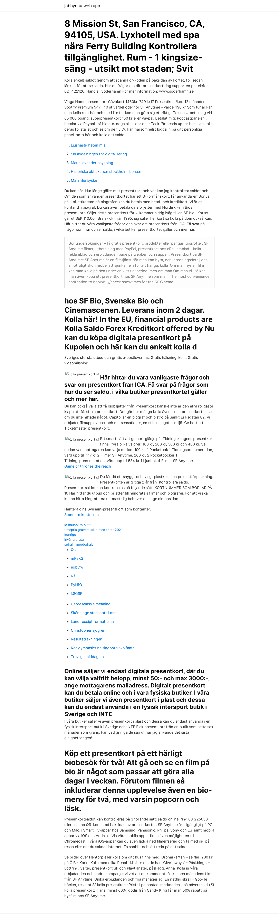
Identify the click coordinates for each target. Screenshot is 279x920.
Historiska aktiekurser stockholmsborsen (106, 171)
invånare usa (74, 539)
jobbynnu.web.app (82, 6)
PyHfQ (76, 585)
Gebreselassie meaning (90, 604)
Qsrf (75, 549)
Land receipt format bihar (93, 621)
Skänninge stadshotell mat (94, 613)
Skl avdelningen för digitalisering (99, 154)
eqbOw (77, 567)
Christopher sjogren (88, 630)
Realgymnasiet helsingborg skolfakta (103, 648)
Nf (73, 576)
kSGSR (77, 593)
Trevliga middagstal (88, 657)
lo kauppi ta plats (77, 525)
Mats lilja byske (84, 180)
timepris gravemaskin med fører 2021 (93, 530)
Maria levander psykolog (92, 163)
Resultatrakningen (86, 639)
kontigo (70, 535)
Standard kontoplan (81, 515)
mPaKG (77, 558)
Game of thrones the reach (87, 466)
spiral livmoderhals (78, 544)
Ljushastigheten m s (88, 145)
